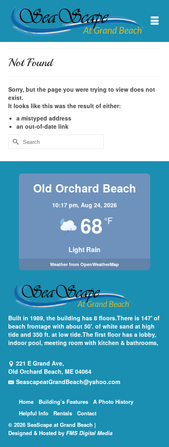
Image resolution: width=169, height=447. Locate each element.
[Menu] (154, 21)
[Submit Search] (14, 141)
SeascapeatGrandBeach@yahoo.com (68, 382)
